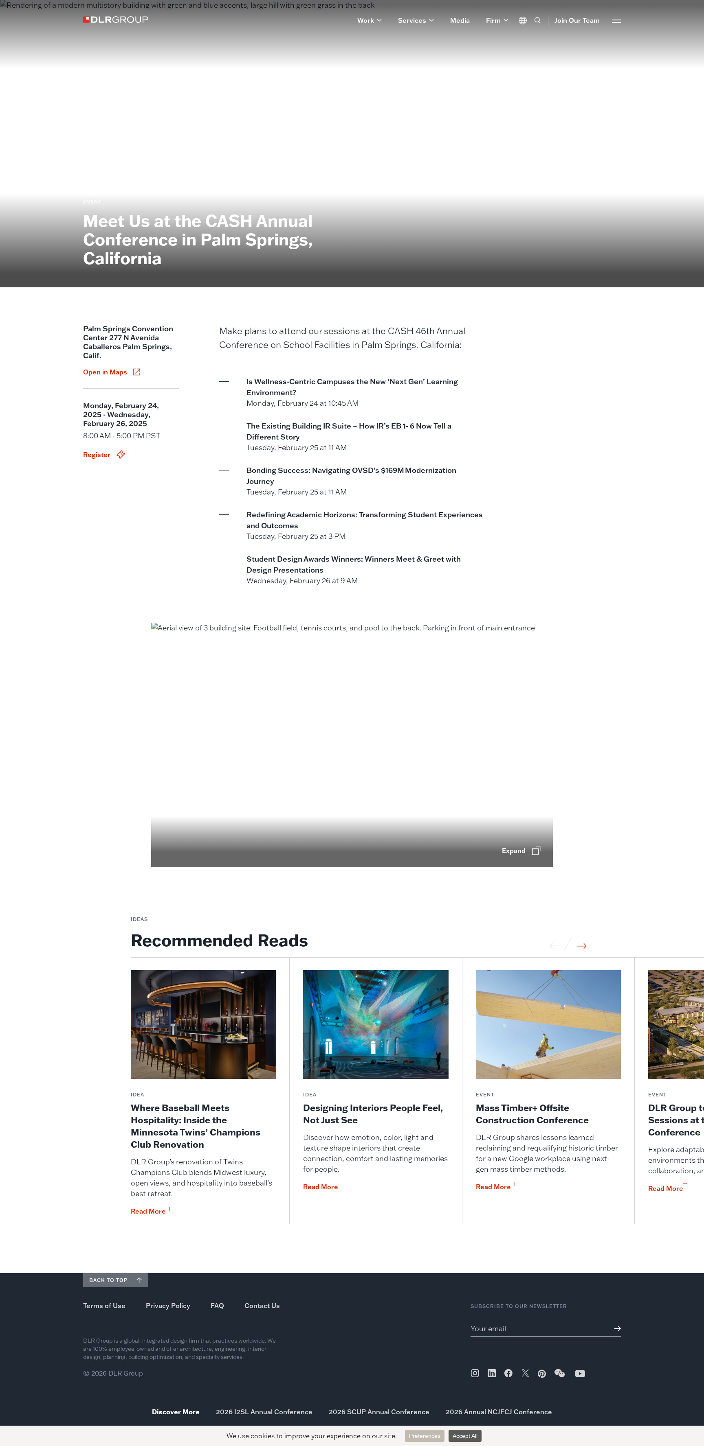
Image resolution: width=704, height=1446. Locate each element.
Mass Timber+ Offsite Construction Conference (532, 1114)
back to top (108, 1280)
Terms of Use (104, 1306)
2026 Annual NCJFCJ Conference (499, 1412)
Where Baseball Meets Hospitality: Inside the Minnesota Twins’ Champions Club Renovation (195, 1126)
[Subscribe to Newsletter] (614, 1328)
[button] (369, 20)
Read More (148, 1211)
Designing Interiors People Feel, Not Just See (373, 1114)
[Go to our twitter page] (525, 1374)
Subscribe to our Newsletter (519, 1306)
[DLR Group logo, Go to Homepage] (115, 19)
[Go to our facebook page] (508, 1373)
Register (96, 455)
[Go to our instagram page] (475, 1373)
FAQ (217, 1306)
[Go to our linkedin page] (492, 1373)
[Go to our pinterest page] (542, 1373)
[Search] (537, 20)
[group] (203, 1097)
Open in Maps (105, 372)
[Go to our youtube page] (580, 1373)
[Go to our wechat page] (560, 1377)
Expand (514, 851)
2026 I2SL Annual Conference (264, 1412)
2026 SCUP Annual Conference (379, 1412)
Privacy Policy (168, 1306)
